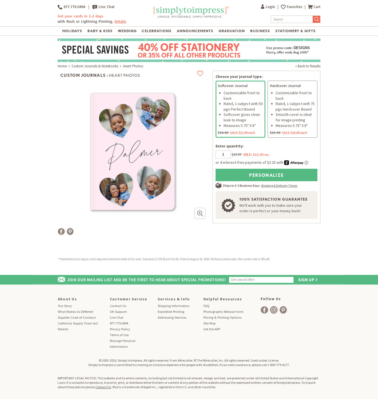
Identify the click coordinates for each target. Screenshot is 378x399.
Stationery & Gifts (295, 31)
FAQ (206, 306)
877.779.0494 (73, 6)
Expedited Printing (171, 312)
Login (271, 6)
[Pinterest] (70, 231)
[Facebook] (61, 231)
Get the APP (211, 329)
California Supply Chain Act (78, 323)
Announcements (195, 31)
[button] (200, 213)
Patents (63, 329)
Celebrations (156, 31)
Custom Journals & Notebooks (95, 66)
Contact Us (118, 306)
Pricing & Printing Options (222, 317)
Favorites (295, 6)
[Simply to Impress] (190, 16)
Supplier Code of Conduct (77, 317)
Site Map (209, 323)
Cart (317, 6)
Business (260, 31)
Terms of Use (119, 335)
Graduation (232, 31)
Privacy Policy (120, 329)
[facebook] (264, 310)
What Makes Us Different (75, 312)
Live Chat (106, 6)
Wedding (127, 31)
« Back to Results (307, 66)
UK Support (118, 312)
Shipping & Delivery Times (279, 185)
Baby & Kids (100, 31)
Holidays (72, 31)
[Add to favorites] (200, 73)
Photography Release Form (223, 312)
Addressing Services (172, 317)
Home (62, 66)
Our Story (65, 306)
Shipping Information (174, 306)
